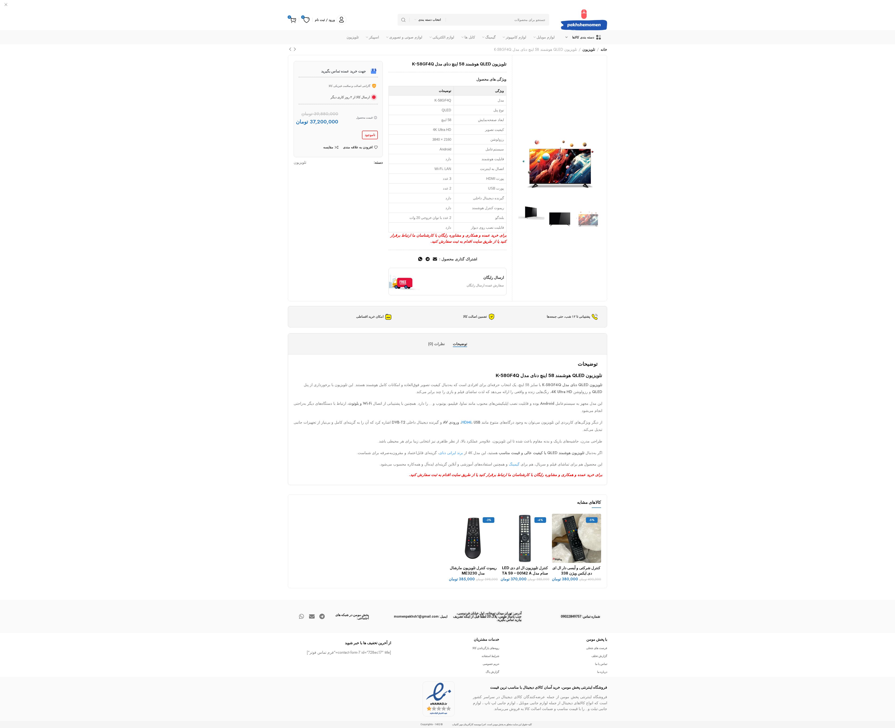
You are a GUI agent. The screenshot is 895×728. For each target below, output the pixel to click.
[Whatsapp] (301, 616)
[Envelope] (312, 616)
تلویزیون (588, 49)
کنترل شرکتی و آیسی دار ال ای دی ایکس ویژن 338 (576, 570)
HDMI (466, 422)
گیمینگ (514, 464)
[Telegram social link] (427, 259)
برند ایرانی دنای (451, 453)
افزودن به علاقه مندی (358, 147)
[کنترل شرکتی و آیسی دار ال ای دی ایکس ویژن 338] (576, 538)
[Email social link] (435, 259)
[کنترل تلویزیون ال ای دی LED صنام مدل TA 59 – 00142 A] (525, 538)
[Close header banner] (6, 4)
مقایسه (328, 147)
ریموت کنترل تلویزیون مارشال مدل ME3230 (473, 570)
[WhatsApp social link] (420, 259)
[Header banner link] (447, 4)
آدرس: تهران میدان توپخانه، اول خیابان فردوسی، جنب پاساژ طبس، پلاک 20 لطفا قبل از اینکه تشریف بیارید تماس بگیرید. (487, 616)
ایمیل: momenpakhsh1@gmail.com (421, 616)
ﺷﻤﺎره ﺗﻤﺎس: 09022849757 (580, 616)
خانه (604, 49)
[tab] (460, 344)
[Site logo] (584, 19)
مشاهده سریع (560, 544)
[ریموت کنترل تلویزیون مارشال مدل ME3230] (473, 538)
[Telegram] (322, 616)
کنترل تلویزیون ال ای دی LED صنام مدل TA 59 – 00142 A (525, 570)
